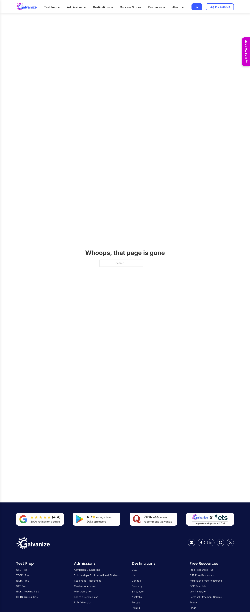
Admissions (74, 7)
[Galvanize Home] (26, 6)
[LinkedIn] (210, 542)
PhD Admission (82, 602)
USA (134, 569)
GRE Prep (21, 569)
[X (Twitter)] (230, 542)
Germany (137, 586)
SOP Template (198, 586)
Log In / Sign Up (220, 7)
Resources (155, 7)
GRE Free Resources (202, 575)
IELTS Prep (22, 580)
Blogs (193, 607)
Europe (136, 602)
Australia (137, 597)
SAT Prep (21, 586)
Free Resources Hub (201, 569)
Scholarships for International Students (97, 575)
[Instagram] (220, 542)
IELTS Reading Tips (27, 591)
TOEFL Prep (23, 575)
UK (133, 575)
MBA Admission (83, 591)
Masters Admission (85, 586)
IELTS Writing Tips (27, 597)
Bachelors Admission (86, 597)
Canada (136, 580)
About (176, 7)
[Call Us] (196, 6)
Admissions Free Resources (206, 580)
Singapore (138, 591)
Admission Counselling (87, 569)
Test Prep (50, 7)
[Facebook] (201, 542)
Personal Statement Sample (206, 597)
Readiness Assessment (87, 580)
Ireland (136, 607)
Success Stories (130, 7)
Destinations (101, 7)
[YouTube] (191, 542)
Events (193, 602)
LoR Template (198, 591)
